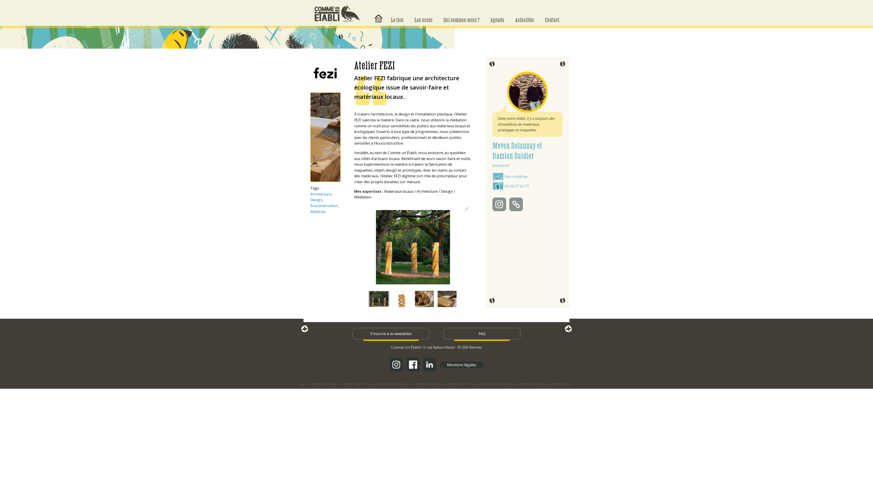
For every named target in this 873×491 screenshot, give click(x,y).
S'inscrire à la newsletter (391, 333)
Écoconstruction (324, 205)
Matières (318, 211)
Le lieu (397, 19)
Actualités (524, 19)
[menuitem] (378, 15)
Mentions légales (461, 364)
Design (316, 199)
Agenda (497, 19)
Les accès (423, 19)
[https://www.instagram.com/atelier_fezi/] (499, 204)
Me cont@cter (516, 176)
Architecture (320, 194)
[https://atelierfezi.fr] (516, 204)
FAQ (482, 333)
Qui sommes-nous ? (461, 19)
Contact (552, 19)
